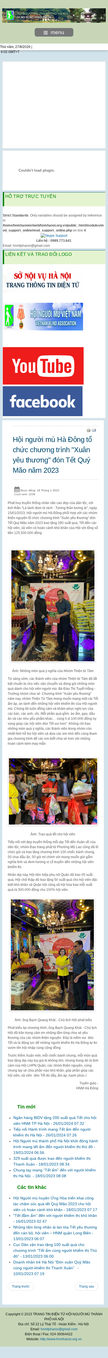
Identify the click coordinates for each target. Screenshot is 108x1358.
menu (57, 32)
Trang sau (86, 1286)
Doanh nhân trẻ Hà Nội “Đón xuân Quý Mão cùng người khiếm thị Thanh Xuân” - (51, 1268)
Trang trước (21, 1286)
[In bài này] (88, 430)
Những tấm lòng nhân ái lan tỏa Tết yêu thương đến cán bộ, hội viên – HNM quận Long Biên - (55, 1233)
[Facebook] (43, 400)
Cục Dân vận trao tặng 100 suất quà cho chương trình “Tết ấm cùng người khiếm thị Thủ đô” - (55, 1250)
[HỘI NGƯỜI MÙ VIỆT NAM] (43, 316)
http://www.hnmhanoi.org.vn (61, 1339)
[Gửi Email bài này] (94, 430)
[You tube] (43, 365)
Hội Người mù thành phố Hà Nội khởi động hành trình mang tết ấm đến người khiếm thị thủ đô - (55, 1147)
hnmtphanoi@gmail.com (59, 1329)
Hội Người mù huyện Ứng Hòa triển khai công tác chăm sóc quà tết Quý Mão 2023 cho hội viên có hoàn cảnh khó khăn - (55, 1204)
